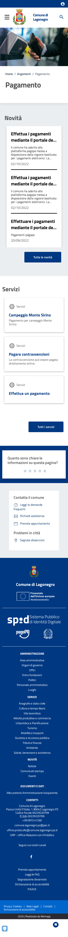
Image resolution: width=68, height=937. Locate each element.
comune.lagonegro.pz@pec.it (32, 825)
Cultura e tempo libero (32, 708)
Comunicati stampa (32, 771)
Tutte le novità (42, 257)
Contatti (32, 800)
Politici (32, 680)
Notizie (32, 766)
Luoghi (32, 690)
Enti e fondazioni (32, 675)
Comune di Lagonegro (40, 17)
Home (9, 74)
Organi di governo (32, 665)
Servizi (11, 289)
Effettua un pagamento (29, 393)
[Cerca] (61, 17)
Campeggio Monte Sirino (30, 315)
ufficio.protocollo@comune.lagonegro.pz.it (32, 830)
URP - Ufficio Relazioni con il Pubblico (32, 835)
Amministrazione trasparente (40, 793)
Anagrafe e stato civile (32, 703)
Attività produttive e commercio (32, 718)
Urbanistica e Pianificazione (32, 723)
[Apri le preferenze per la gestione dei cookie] (6, 930)
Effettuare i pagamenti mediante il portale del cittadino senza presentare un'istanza (33, 231)
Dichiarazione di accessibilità (32, 884)
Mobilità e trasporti (32, 733)
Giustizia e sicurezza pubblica (32, 738)
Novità (13, 118)
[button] (63, 4)
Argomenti (24, 74)
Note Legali (32, 906)
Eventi (32, 776)
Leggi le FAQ (32, 874)
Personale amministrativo (32, 685)
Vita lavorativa (32, 713)
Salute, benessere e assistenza (32, 752)
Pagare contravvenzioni (29, 354)
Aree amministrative (32, 660)
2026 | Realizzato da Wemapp (34, 916)
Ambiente (32, 748)
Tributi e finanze (32, 743)
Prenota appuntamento (32, 869)
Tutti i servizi (46, 427)
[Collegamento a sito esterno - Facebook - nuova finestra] (31, 856)
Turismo (32, 728)
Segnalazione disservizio (32, 879)
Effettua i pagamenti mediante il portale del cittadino (32, 140)
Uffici (32, 670)
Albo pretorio (14, 793)
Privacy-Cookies (13, 906)
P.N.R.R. (32, 889)
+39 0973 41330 (32, 820)
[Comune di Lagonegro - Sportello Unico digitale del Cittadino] (19, 16)
